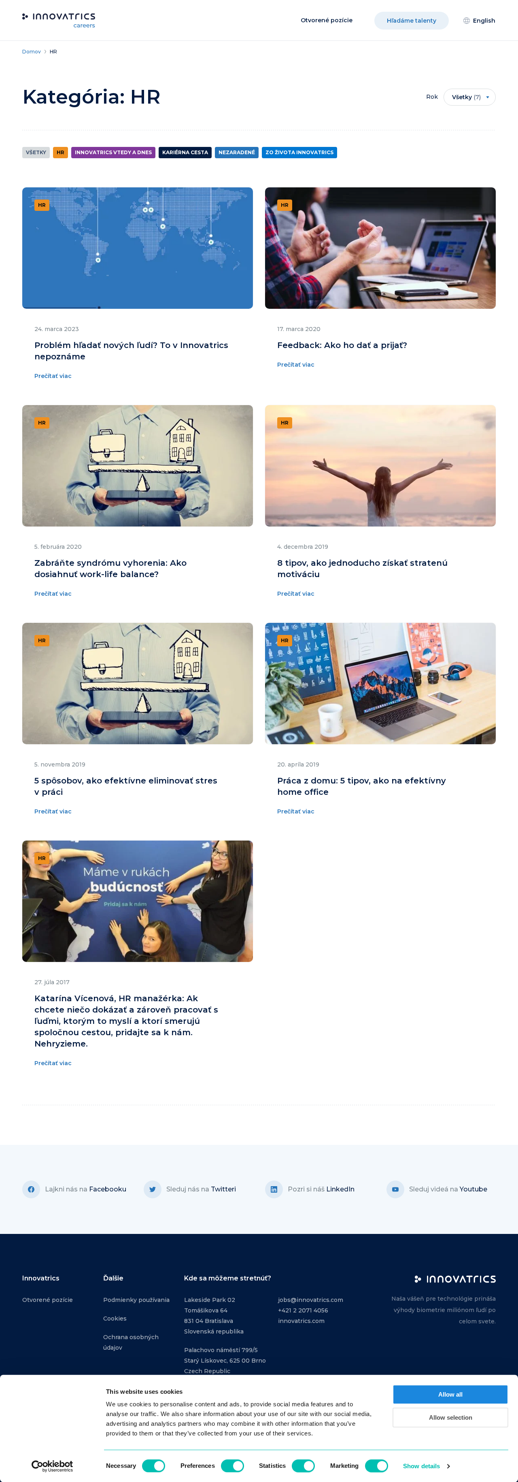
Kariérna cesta (185, 152)
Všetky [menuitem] (466, 97)
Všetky (36, 152)
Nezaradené (237, 152)
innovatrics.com (301, 1321)
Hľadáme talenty (411, 20)
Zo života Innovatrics (299, 152)
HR (60, 152)
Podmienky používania (136, 1300)
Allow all (450, 1394)
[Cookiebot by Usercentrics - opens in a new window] (52, 1466)
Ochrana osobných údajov (131, 1342)
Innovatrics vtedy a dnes (113, 152)
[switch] (232, 1465)
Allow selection (450, 1417)
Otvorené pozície (326, 20)
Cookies (115, 1318)
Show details (421, 1466)
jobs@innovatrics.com (310, 1300)
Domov (31, 52)
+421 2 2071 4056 (303, 1310)
